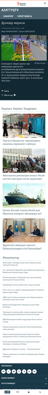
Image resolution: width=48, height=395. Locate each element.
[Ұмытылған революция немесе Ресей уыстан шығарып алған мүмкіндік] (24, 161)
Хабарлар (8, 16)
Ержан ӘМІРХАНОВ (27, 31)
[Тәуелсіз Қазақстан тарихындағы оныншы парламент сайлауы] (24, 126)
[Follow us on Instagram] (19, 371)
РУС (17, 392)
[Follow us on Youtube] (14, 371)
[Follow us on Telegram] (24, 371)
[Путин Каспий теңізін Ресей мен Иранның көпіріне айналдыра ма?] (24, 195)
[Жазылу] (34, 371)
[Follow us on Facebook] (3, 371)
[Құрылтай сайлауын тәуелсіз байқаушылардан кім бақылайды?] (24, 230)
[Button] (5, 91)
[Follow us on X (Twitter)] (8, 371)
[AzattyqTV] (28, 392)
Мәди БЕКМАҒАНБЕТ (9, 31)
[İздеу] (40, 392)
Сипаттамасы (24, 16)
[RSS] (29, 371)
